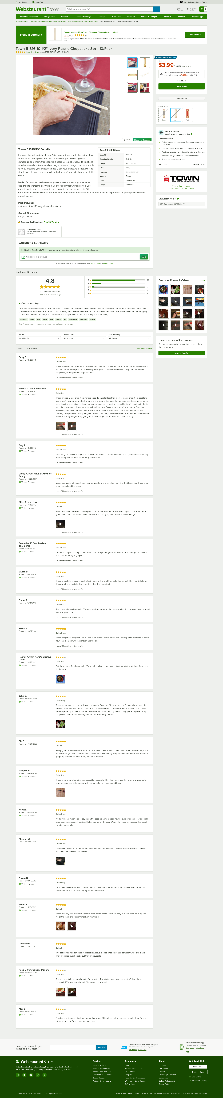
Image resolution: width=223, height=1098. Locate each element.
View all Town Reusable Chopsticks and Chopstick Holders (181, 187)
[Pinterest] (44, 1075)
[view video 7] (187, 301)
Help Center (22, 2)
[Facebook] (31, 1075)
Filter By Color (68, 335)
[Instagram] (18, 1075)
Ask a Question (143, 140)
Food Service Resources (135, 1078)
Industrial (181, 17)
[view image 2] (175, 289)
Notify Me (182, 86)
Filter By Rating (114, 335)
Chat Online (196, 1077)
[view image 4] (199, 289)
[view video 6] (175, 301)
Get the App (38, 2)
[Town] (181, 178)
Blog (127, 1065)
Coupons (128, 1075)
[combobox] (109, 9)
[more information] (191, 134)
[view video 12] (199, 313)
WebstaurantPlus (99, 1065)
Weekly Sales (130, 1072)
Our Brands (163, 1069)
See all (202, 280)
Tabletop (101, 17)
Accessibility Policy (161, 1093)
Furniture (131, 17)
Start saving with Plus (137, 1050)
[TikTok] (38, 1075)
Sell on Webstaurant (167, 1081)
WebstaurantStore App (102, 1072)
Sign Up (101, 1047)
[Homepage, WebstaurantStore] (37, 9)
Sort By (21, 335)
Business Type (197, 17)
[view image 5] (163, 301)
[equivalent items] (178, 199)
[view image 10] (175, 313)
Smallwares (65, 17)
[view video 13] (163, 325)
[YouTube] (24, 1075)
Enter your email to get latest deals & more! (29, 1047)
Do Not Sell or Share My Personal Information (189, 1093)
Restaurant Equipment (29, 17)
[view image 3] (187, 289)
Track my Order (198, 1072)
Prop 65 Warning (51, 222)
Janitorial (167, 17)
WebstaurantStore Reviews (135, 1081)
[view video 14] (175, 325)
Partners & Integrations (102, 1081)
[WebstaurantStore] (48, 1061)
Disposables (116, 17)
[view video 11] (187, 313)
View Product (195, 34)
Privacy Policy (108, 263)
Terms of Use (95, 263)
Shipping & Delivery (199, 1080)
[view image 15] (187, 325)
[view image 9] (163, 313)
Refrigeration (49, 17)
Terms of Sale (120, 1093)
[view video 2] (72, 426)
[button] (132, 62)
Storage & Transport (149, 17)
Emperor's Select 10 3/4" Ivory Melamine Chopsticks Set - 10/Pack (91, 32)
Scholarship (163, 1078)
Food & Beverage (84, 17)
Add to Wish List (181, 98)
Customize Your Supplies (103, 1075)
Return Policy (164, 1084)
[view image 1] (163, 289)
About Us (162, 1065)
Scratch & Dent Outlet (133, 1069)
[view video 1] (60, 524)
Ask (144, 257)
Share (128, 140)
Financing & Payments (168, 1075)
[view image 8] (199, 301)
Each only (162, 61)
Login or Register (182, 353)
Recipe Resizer (99, 1078)
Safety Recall (130, 1084)
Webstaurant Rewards (101, 1069)
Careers (162, 1072)
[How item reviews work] (60, 294)
